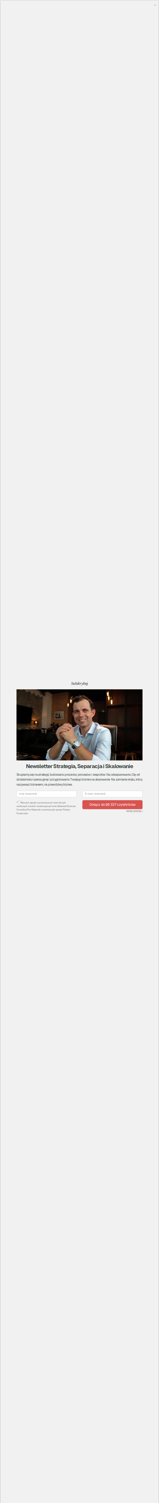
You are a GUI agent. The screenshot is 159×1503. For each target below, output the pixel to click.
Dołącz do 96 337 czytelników (112, 804)
